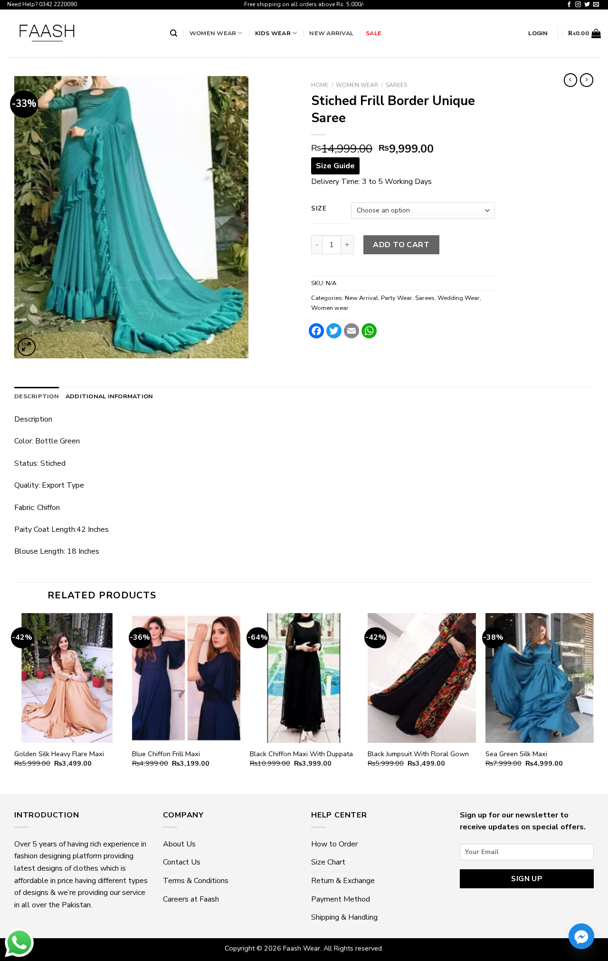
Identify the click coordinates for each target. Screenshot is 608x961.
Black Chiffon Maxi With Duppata (301, 754)
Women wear (213, 33)
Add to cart (401, 245)
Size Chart (328, 862)
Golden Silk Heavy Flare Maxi (59, 754)
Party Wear (396, 298)
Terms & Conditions (195, 880)
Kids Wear (273, 33)
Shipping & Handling (344, 917)
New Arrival (331, 33)
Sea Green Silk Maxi (516, 754)
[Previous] (15, 703)
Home (319, 85)
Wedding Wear (458, 298)
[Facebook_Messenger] (581, 936)
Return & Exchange (343, 880)
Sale (373, 33)
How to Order (334, 844)
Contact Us (181, 862)
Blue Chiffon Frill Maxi (166, 754)
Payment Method (340, 899)
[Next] (593, 703)
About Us (179, 844)
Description (36, 396)
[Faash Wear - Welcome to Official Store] (81, 33)
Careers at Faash (191, 899)
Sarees (396, 85)
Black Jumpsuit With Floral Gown (418, 754)
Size (319, 209)
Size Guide (335, 166)
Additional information (109, 396)
